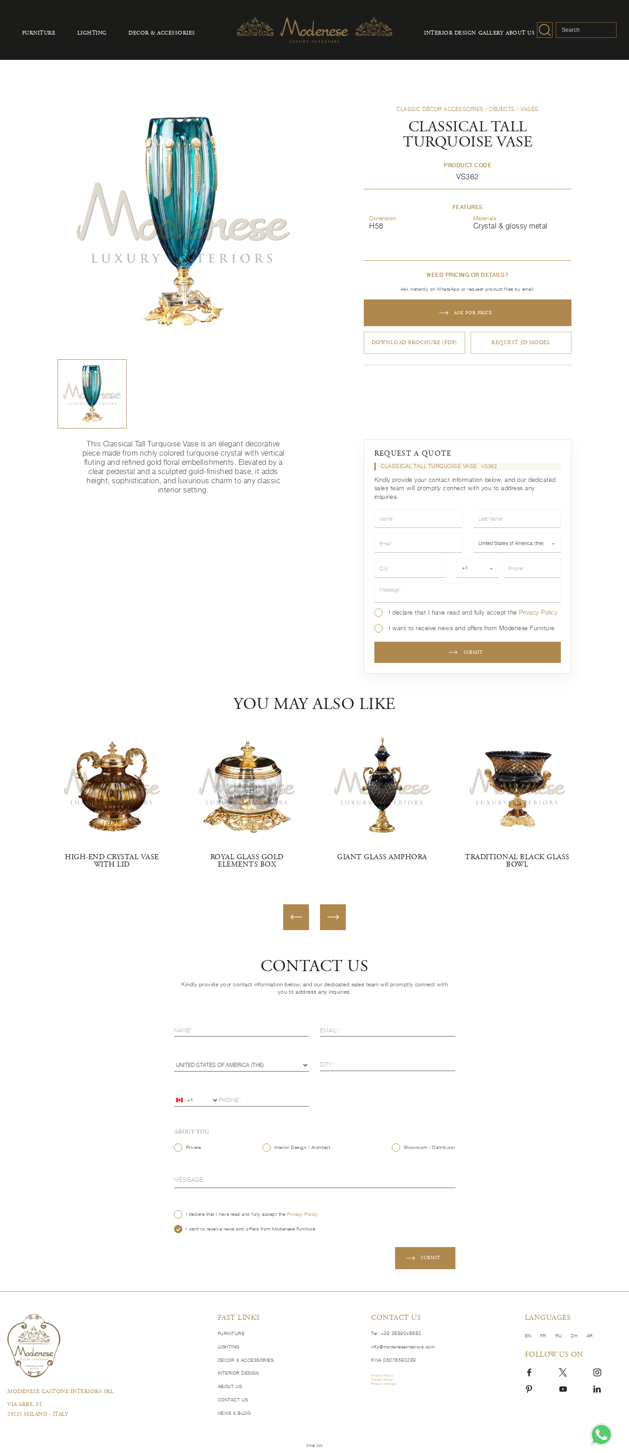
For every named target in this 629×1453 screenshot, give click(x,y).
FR (544, 1335)
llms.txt (315, 1445)
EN (529, 1335)
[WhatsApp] (601, 1434)
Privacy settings (383, 1384)
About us (520, 33)
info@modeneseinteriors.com (403, 1346)
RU (559, 1335)
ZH (575, 1335)
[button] (92, 393)
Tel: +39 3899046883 (396, 1333)
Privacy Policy (538, 612)
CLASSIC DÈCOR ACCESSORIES (440, 108)
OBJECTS (502, 108)
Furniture (39, 33)
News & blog (234, 1413)
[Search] (545, 30)
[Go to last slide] (296, 917)
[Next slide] (333, 917)
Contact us (233, 1399)
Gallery (491, 33)
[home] (106, 1345)
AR (590, 1335)
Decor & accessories (161, 33)
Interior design (450, 33)
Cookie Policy (382, 1380)
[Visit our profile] (529, 1371)
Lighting (92, 33)
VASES (529, 108)
